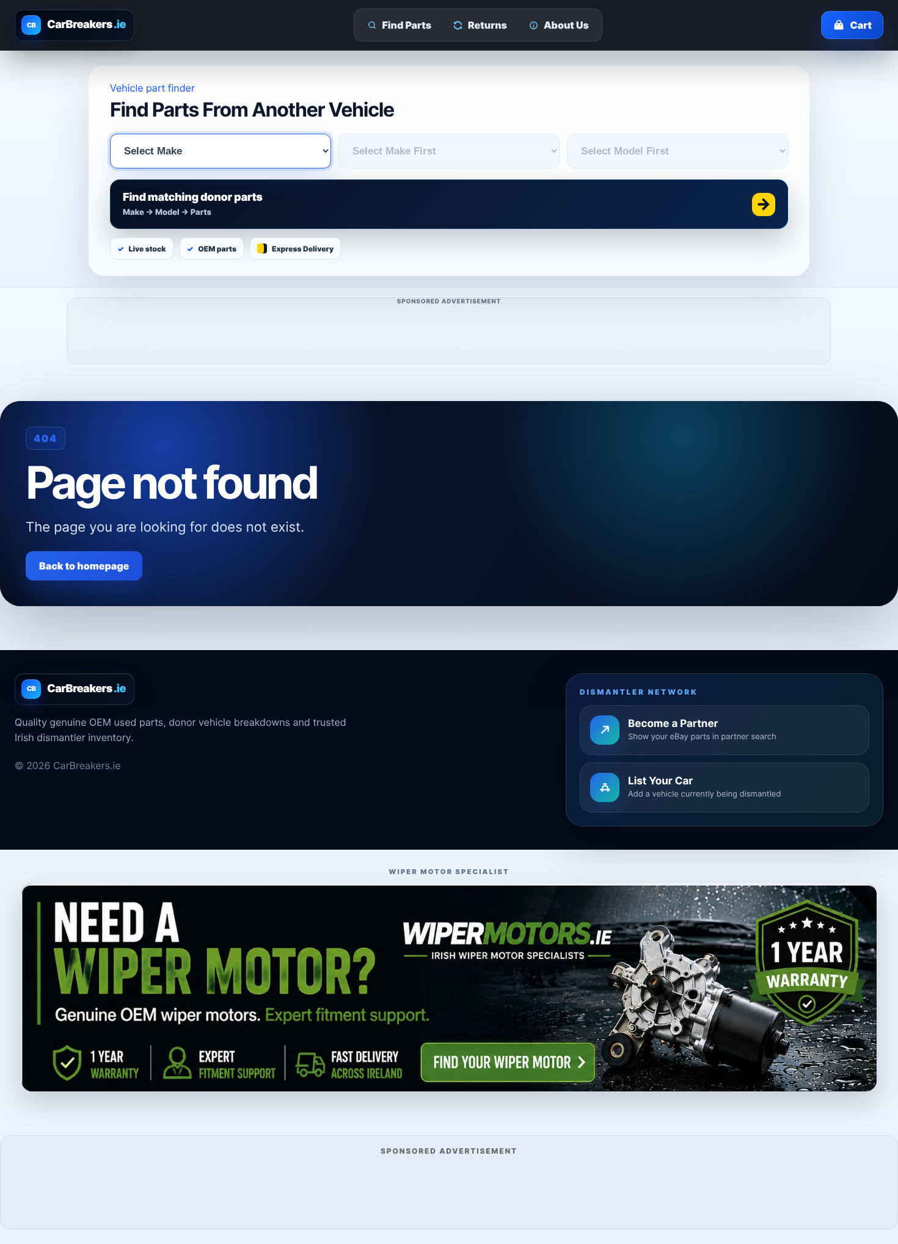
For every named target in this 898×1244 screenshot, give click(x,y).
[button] (449, 204)
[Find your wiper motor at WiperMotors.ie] (449, 987)
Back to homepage (84, 566)
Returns (487, 25)
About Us (566, 25)
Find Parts (407, 25)
